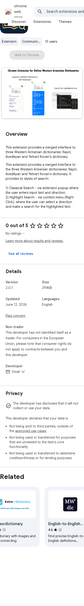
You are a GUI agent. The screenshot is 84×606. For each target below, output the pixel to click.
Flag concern (15, 316)
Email (16, 372)
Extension (9, 41)
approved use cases (30, 431)
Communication (32, 41)
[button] (42, 93)
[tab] (19, 21)
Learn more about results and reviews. (34, 241)
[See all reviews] (21, 253)
